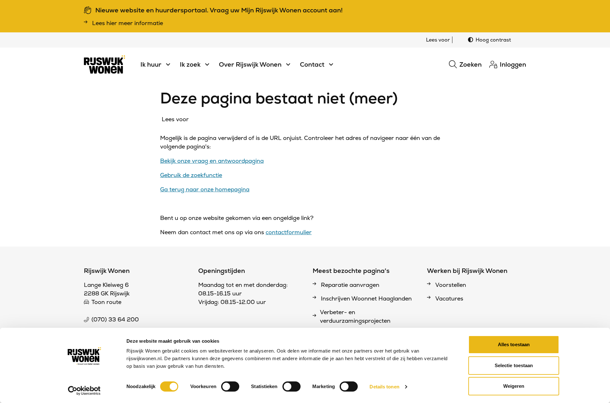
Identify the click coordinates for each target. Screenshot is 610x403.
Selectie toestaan (514, 365)
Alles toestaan (514, 344)
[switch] (230, 386)
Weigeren (514, 386)
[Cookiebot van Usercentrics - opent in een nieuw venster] (84, 390)
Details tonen (384, 386)
